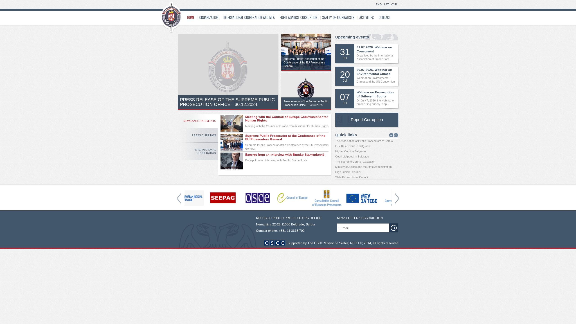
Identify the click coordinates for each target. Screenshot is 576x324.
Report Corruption (367, 119)
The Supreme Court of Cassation (355, 161)
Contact (385, 17)
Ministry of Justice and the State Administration (363, 167)
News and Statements (199, 121)
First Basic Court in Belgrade (352, 146)
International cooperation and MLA (249, 17)
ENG (379, 4)
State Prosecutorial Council (352, 177)
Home (190, 17)
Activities (366, 17)
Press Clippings (204, 135)
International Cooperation (205, 151)
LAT (386, 4)
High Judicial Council (348, 172)
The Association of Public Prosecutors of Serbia (364, 141)
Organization (208, 17)
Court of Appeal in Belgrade (352, 156)
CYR (394, 4)
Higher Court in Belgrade (350, 151)
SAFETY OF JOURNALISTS (338, 17)
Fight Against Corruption (298, 17)
